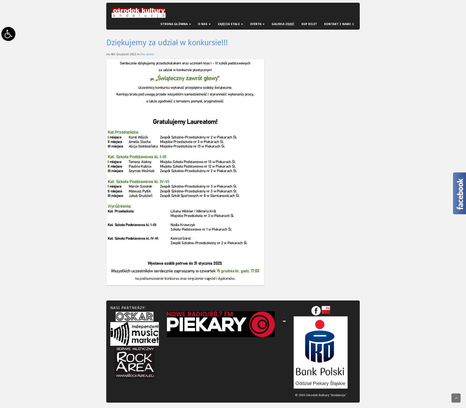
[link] (8, 34)
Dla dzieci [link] (147, 54)
